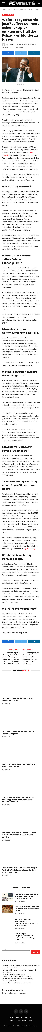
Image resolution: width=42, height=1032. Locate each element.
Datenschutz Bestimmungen (21, 1021)
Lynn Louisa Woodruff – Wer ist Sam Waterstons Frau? (17, 699)
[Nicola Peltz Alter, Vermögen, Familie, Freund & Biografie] (21, 718)
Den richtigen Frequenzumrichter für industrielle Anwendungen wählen (25, 937)
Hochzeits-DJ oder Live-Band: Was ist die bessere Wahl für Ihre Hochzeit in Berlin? (26, 896)
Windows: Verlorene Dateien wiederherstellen (16, 983)
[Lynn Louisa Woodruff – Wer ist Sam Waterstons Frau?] (21, 685)
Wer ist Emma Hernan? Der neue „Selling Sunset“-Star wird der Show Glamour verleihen (19, 834)
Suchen (4, 949)
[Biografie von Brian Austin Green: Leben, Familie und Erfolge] (21, 751)
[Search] (39, 3)
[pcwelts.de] (22, 3)
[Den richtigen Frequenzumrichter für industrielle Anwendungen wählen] (7, 936)
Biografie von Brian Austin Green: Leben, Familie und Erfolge (19, 765)
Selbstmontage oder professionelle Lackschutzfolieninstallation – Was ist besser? (27, 922)
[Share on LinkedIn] (34, 53)
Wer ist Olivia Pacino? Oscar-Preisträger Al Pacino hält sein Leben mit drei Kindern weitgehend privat (20, 870)
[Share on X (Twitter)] (21, 53)
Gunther (10, 44)
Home (3, 9)
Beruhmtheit (8, 15)
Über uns (27, 1018)
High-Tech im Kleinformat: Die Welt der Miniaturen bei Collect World (27, 909)
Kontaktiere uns (15, 1018)
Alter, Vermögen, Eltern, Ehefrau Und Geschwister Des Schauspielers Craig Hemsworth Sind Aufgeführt (31, 658)
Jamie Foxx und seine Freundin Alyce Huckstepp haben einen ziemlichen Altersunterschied (18, 799)
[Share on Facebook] (8, 53)
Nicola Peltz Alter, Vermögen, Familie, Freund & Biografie (18, 732)
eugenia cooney (29, 549)
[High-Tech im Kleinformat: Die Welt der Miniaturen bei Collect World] (7, 909)
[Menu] (3, 3)
